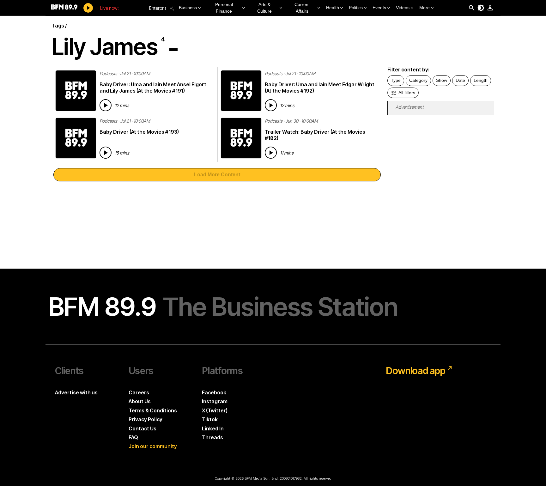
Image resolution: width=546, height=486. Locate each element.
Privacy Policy (145, 419)
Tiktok (210, 419)
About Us (140, 401)
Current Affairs (302, 8)
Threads (212, 437)
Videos (403, 7)
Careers (139, 392)
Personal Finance (224, 8)
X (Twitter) (215, 410)
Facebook (214, 392)
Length (481, 80)
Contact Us (142, 428)
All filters (406, 92)
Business (188, 7)
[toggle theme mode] (481, 8)
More (424, 7)
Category (418, 80)
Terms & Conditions (153, 410)
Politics (356, 7)
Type (396, 80)
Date (460, 80)
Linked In (213, 428)
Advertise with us (76, 392)
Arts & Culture (264, 8)
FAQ (133, 437)
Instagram (215, 401)
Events (379, 7)
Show (441, 80)
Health (332, 7)
